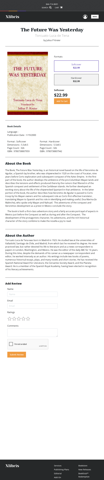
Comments (13, 325)
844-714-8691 (52, 4)
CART (57, 7)
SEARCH (45, 7)
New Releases (84, 469)
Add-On (57, 477)
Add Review (13, 283)
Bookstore (82, 465)
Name (10, 289)
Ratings (11, 312)
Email (10, 300)
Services (57, 465)
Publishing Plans (61, 469)
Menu (95, 17)
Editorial (58, 473)
